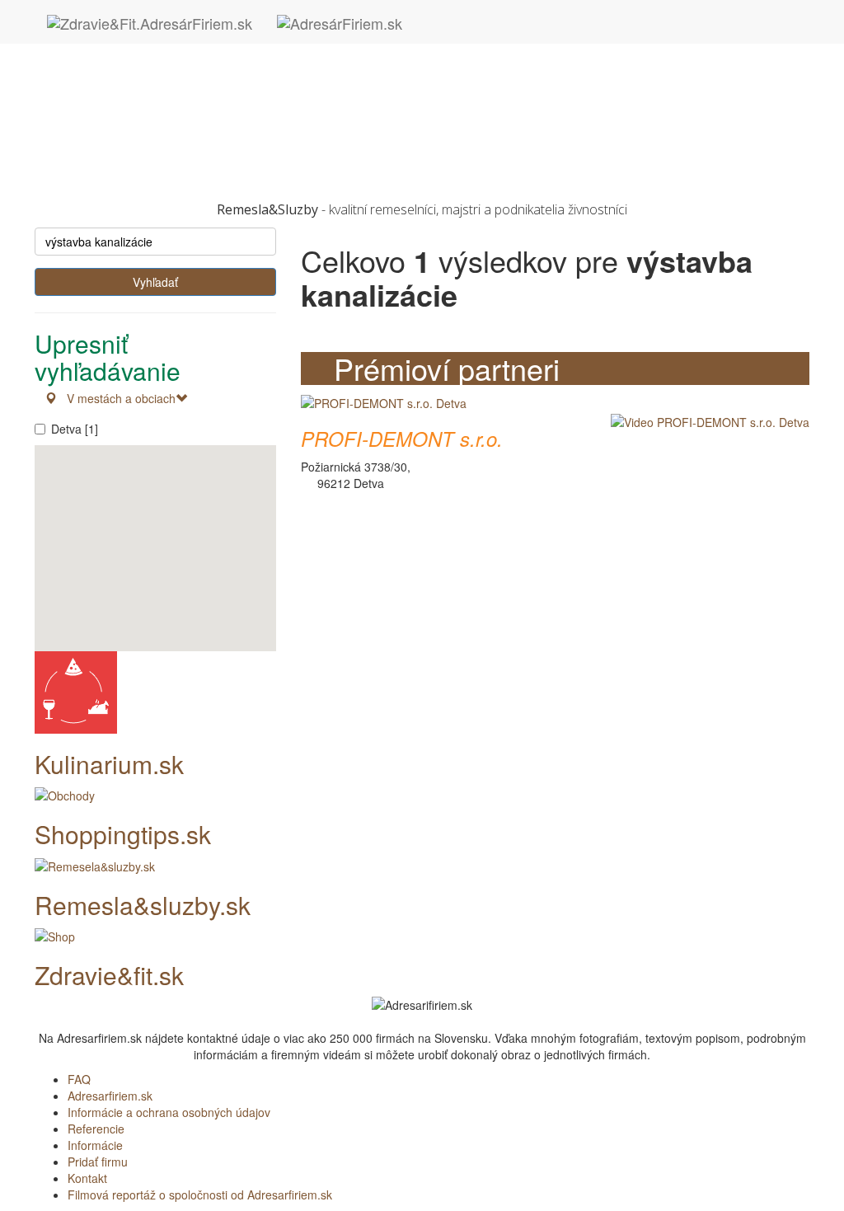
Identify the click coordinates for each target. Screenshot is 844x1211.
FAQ (79, 1079)
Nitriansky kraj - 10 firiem (132, 101)
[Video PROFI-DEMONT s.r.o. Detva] (706, 420)
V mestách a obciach (116, 398)
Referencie (96, 1128)
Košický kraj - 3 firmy (122, 85)
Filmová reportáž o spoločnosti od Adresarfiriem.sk (200, 1194)
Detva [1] (74, 428)
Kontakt (87, 1178)
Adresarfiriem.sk (110, 1095)
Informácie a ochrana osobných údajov (169, 1112)
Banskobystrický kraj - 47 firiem (149, 52)
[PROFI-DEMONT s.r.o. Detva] (384, 401)
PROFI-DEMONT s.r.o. (402, 439)
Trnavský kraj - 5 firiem (127, 151)
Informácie (95, 1145)
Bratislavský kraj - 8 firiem (134, 68)
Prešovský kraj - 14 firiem (133, 118)
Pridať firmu (98, 1161)
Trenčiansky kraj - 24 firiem (138, 134)
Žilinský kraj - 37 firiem (126, 167)
